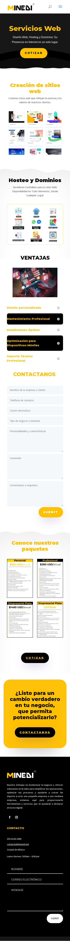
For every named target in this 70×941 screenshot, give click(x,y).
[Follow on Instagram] (16, 817)
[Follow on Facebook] (9, 817)
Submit (50, 512)
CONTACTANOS (35, 732)
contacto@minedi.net (18, 844)
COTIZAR (34, 53)
